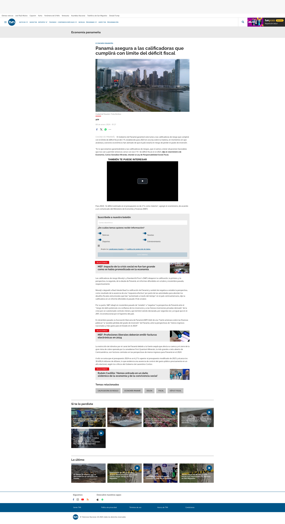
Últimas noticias (7, 16)
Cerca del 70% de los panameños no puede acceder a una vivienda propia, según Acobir (160, 421)
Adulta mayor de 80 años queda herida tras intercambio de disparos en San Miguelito (196, 476)
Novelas (82, 22)
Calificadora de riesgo (108, 391)
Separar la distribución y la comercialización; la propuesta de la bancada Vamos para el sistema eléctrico (196, 420)
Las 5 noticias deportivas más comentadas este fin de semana (158, 477)
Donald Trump (114, 16)
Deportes (41, 22)
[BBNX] (75, 517)
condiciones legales (116, 249)
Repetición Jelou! (271, 24)
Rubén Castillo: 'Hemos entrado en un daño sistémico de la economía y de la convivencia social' (128, 374)
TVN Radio (52, 22)
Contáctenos (189, 507)
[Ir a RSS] (88, 499)
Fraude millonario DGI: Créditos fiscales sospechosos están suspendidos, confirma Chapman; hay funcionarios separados (86, 441)
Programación (112, 22)
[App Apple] (98, 499)
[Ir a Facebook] (74, 499)
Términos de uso (135, 507)
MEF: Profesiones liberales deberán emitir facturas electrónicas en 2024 (127, 336)
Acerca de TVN (162, 507)
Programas (90, 22)
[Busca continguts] (242, 22)
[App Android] (103, 499)
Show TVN (33, 22)
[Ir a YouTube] (83, 499)
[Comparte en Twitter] (101, 129)
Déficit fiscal (175, 391)
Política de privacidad (109, 507)
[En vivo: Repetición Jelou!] (255, 22)
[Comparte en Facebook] (97, 129)
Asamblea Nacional (78, 16)
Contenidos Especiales (66, 22)
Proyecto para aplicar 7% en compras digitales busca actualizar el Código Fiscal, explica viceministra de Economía (124, 420)
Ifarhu (40, 16)
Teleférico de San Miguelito (97, 16)
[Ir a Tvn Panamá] (11, 22)
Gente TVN (102, 22)
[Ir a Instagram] (78, 499)
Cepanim (33, 16)
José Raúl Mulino (21, 16)
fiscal (161, 391)
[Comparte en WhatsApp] (105, 129)
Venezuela (65, 16)
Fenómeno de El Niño (52, 16)
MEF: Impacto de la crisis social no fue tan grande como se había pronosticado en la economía (126, 268)
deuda (149, 391)
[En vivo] (266, 19)
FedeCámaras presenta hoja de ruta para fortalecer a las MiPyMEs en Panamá (88, 421)
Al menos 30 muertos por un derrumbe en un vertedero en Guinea (85, 476)
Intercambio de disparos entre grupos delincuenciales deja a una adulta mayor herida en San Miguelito (123, 475)
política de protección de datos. (139, 249)
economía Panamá (132, 391)
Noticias (22, 22)
